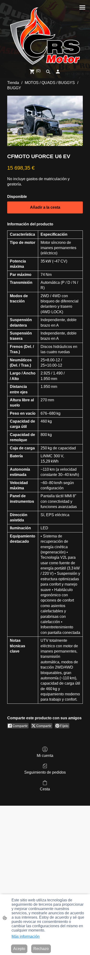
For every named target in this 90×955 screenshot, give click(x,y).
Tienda (13, 83)
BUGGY (14, 88)
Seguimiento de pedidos (45, 772)
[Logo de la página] (45, 36)
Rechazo (41, 949)
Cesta (45, 789)
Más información (26, 936)
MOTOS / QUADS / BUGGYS (50, 83)
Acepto (19, 949)
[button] (48, 72)
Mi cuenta (45, 756)
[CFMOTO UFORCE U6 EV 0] (45, 121)
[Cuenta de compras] (58, 71)
